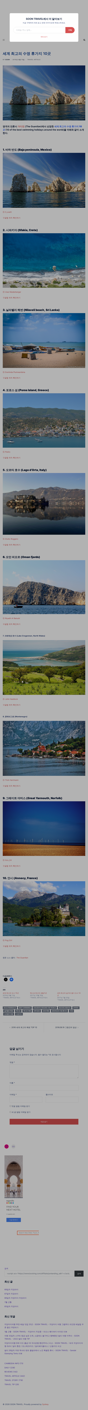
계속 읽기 (44, 37)
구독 (70, 30)
